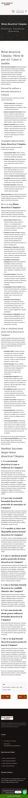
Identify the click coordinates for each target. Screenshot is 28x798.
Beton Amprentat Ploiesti (18, 790)
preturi (8, 689)
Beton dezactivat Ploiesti (9, 760)
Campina (7, 440)
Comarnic (3, 442)
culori (17, 687)
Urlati (18, 442)
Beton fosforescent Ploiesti (10, 763)
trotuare (6, 174)
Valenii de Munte (11, 442)
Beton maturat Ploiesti (8, 766)
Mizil (20, 440)
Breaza (17, 440)
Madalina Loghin (7, 28)
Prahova (5, 689)
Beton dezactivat (14, 31)
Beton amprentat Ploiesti (9, 758)
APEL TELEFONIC (15, 796)
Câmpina (13, 687)
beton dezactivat (6, 687)
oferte (20, 687)
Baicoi (12, 440)
